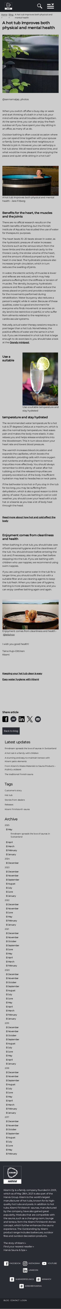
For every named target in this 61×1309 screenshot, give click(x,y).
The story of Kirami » (15, 1243)
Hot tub (8, 795)
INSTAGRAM (34, 1263)
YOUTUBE (52, 1263)
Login (23, 1300)
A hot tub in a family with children (21, 753)
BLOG (6, 1300)
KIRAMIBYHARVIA (33, 1286)
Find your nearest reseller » (19, 1246)
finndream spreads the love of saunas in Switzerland (30, 748)
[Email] (38, 719)
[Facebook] (5, 719)
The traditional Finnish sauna (19, 774)
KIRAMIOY (46, 1279)
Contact (14, 1300)
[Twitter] (30, 719)
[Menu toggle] (50, 6)
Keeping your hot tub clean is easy (22, 673)
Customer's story (13, 790)
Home (4, 14)
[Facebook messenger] (13, 719)
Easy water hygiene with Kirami (20, 679)
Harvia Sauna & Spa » (15, 1250)
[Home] (8, 5)
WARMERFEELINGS (24, 1279)
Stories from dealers (15, 800)
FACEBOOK (15, 1263)
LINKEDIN (33, 1270)
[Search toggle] (40, 6)
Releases (9, 804)
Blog (11, 14)
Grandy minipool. (19, 342)
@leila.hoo (9, 634)
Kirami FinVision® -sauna (17, 809)
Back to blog (11, 731)
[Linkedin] (22, 719)
